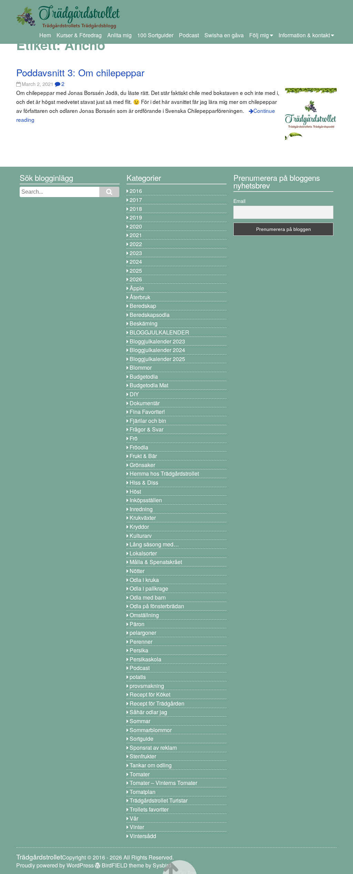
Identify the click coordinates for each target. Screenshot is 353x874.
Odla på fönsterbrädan (157, 606)
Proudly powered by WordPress (55, 865)
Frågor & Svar (146, 429)
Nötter (137, 571)
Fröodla (139, 447)
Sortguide (141, 738)
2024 (136, 261)
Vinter (137, 827)
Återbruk (140, 297)
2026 (136, 279)
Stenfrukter (143, 756)
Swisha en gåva (224, 35)
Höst (135, 491)
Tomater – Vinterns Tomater (163, 783)
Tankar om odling (151, 765)
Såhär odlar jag (148, 712)
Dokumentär (145, 403)
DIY (134, 394)
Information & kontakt (304, 35)
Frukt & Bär (143, 456)
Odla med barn (148, 597)
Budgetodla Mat (149, 385)
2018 (136, 209)
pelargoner (143, 633)
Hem (45, 35)
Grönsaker (142, 465)
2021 (136, 235)
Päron (137, 624)
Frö (134, 438)
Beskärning (144, 323)
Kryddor (139, 527)
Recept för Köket (150, 694)
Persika (139, 650)
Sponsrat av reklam (153, 747)
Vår (134, 818)
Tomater (140, 774)
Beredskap (143, 306)
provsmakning (147, 686)
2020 (136, 226)
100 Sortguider (155, 35)
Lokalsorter (143, 553)
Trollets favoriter (149, 809)
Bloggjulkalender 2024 (157, 350)
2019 (136, 217)
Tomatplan (142, 792)
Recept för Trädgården (157, 703)
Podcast (189, 35)
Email (239, 200)
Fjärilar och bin (148, 421)
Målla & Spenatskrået (156, 562)
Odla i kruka (144, 580)
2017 (136, 200)
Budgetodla (144, 376)
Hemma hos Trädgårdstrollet (164, 473)
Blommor (141, 367)
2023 (136, 253)
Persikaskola (145, 659)
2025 (136, 270)
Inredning (141, 509)
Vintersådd (143, 836)
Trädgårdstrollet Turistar (159, 800)
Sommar (140, 721)
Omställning (144, 615)
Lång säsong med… (154, 544)
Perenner (141, 641)
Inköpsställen (146, 500)
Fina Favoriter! (147, 412)
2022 (136, 244)
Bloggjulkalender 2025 (157, 359)
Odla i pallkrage (149, 588)
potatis (138, 677)
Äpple (137, 288)
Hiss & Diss (144, 482)
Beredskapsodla (150, 315)
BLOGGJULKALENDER (159, 332)
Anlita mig (119, 35)
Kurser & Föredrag (79, 35)
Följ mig (259, 35)
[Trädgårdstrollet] (68, 26)
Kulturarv (141, 536)
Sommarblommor (151, 730)
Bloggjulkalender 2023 (157, 341)
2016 (136, 191)
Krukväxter (143, 518)
